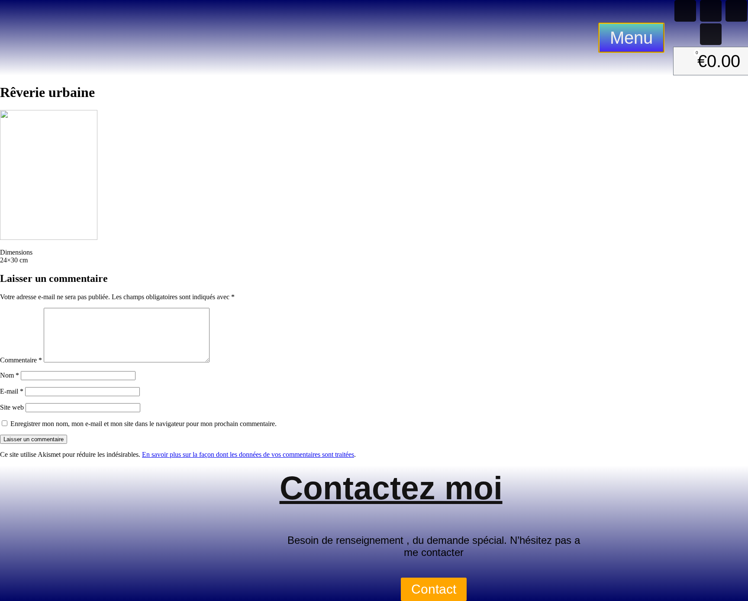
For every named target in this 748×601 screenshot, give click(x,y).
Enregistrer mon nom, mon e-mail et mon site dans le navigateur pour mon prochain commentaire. (143, 423)
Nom (9, 375)
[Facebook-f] (711, 11)
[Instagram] (736, 11)
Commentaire (21, 360)
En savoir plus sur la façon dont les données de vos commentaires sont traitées (248, 454)
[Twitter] (711, 34)
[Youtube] (685, 11)
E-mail (11, 391)
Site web (12, 407)
